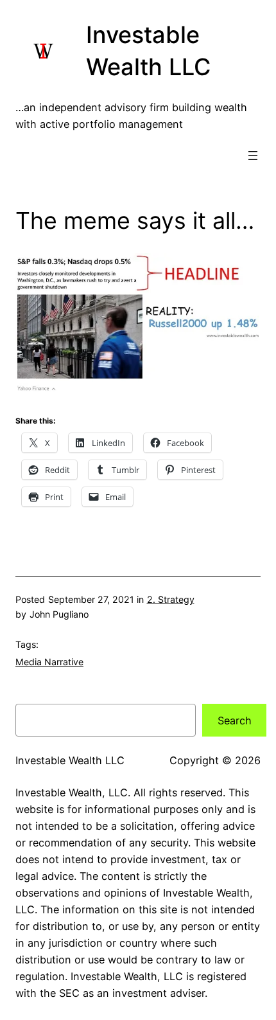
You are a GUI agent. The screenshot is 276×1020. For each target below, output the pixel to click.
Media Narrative (49, 661)
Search (235, 720)
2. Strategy (170, 599)
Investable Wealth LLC (70, 760)
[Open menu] (253, 155)
